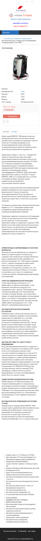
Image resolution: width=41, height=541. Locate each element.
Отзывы (14, 131)
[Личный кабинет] (36, 2)
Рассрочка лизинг (10, 531)
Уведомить (12, 116)
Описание (6, 131)
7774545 (23, 15)
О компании (22, 531)
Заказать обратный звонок (20, 19)
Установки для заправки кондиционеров (17, 38)
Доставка (31, 531)
